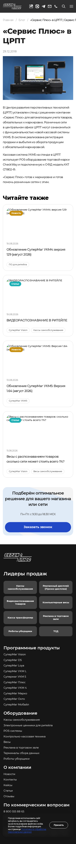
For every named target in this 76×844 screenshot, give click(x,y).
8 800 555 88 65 (14, 811)
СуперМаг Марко (15, 693)
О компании (17, 767)
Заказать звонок (38, 527)
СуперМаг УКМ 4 (15, 687)
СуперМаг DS (13, 660)
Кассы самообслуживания (20, 587)
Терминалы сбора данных (21, 753)
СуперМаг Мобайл (16, 704)
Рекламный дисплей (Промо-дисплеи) (56, 587)
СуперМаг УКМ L (15, 671)
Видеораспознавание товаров (20, 602)
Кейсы (8, 785)
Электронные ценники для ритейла (28, 725)
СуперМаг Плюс (14, 682)
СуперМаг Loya (14, 665)
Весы (7, 742)
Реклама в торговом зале (56, 617)
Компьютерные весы (56, 602)
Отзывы (9, 796)
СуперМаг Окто (14, 699)
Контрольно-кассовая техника (25, 736)
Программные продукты (32, 647)
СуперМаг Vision (15, 654)
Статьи (8, 790)
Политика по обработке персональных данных (27, 830)
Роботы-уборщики (20, 631)
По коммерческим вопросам (36, 804)
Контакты (10, 779)
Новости (9, 774)
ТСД (55, 631)
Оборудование (20, 713)
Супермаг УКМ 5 (15, 676)
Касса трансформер (20, 617)
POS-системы (13, 730)
